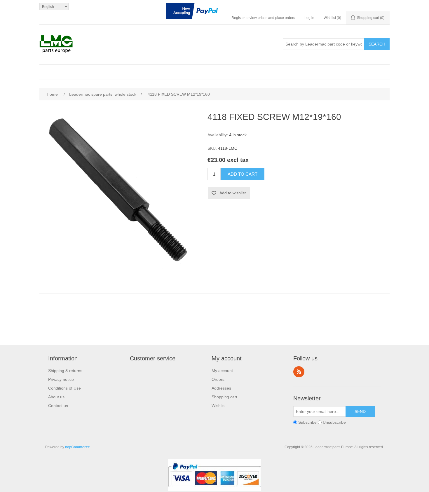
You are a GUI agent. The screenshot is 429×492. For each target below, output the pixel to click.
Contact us (58, 405)
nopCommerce (77, 447)
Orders (218, 379)
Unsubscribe (334, 422)
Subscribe (307, 422)
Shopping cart (224, 397)
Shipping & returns (65, 370)
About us (56, 397)
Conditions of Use (64, 388)
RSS (298, 371)
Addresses (221, 388)
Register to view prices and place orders (263, 18)
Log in (309, 18)
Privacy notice (61, 379)
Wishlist (219, 405)
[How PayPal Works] (194, 12)
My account (222, 370)
